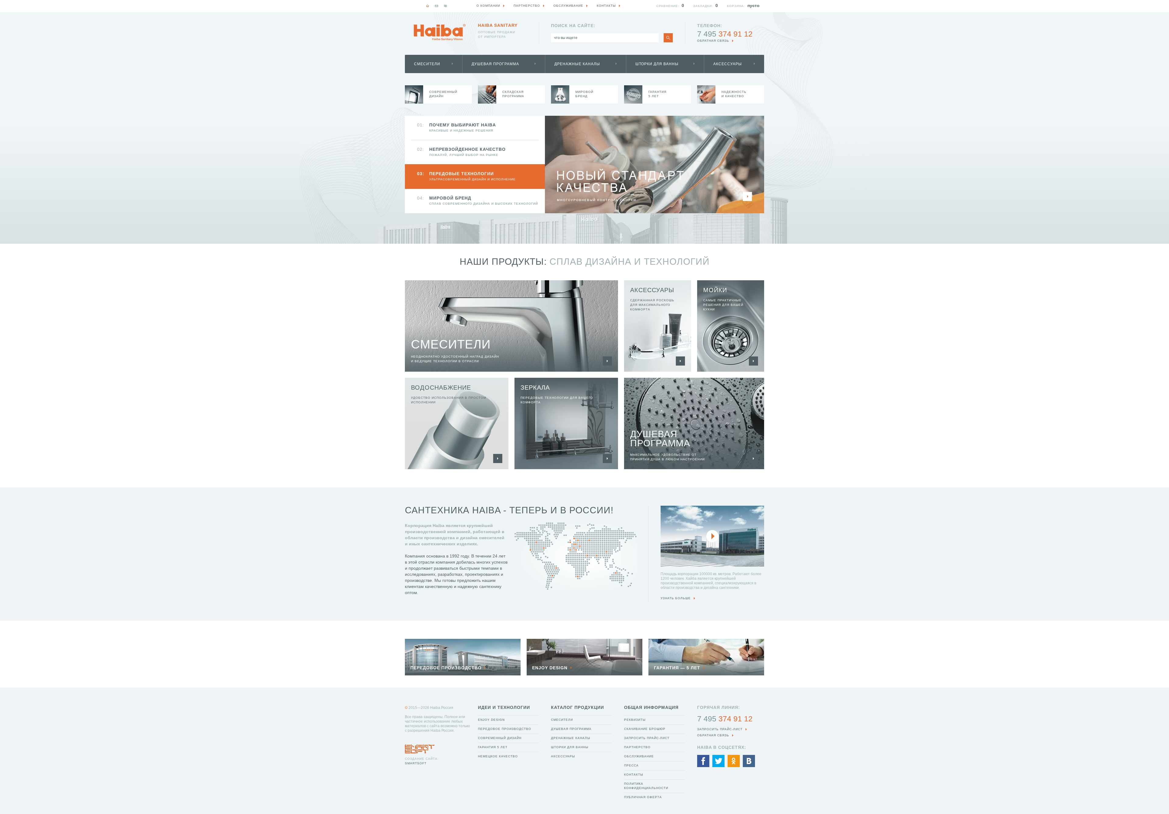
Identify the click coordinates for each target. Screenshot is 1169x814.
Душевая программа (495, 64)
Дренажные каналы (577, 64)
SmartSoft (416, 763)
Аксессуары (727, 64)
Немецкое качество (498, 756)
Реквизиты (635, 719)
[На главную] (427, 6)
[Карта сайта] (445, 6)
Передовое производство (504, 729)
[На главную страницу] (439, 32)
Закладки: (703, 6)
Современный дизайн (499, 738)
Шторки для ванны (657, 64)
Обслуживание (639, 756)
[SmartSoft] (420, 747)
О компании (488, 5)
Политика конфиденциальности (646, 786)
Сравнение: (667, 6)
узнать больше (676, 598)
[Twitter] (718, 761)
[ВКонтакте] (749, 761)
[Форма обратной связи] (436, 6)
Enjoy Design (491, 719)
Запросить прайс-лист (646, 738)
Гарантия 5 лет (492, 747)
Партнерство (637, 747)
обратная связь (713, 40)
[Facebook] (703, 761)
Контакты (633, 774)
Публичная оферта (643, 797)
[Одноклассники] (734, 761)
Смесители (427, 64)
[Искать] (668, 37)
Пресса (631, 765)
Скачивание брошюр (644, 729)
